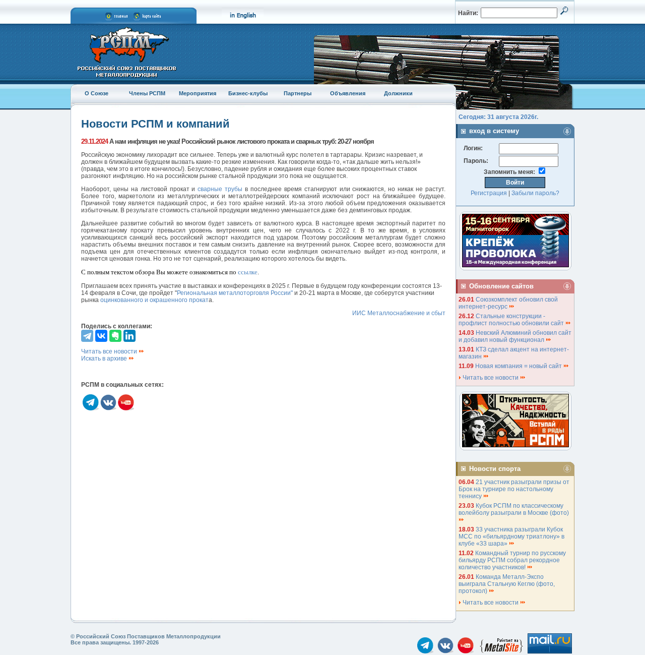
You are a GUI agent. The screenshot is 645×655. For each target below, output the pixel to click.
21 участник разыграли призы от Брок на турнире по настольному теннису (514, 489)
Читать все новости (110, 351)
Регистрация (489, 193)
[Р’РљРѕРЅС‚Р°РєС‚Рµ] (101, 336)
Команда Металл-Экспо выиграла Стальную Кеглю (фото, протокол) (507, 583)
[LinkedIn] (129, 336)
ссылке (247, 272)
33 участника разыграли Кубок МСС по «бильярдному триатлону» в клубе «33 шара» (511, 536)
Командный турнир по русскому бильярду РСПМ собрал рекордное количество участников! (512, 560)
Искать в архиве (104, 358)
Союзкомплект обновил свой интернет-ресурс (508, 303)
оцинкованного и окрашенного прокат (154, 300)
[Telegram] (87, 336)
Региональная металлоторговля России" (235, 292)
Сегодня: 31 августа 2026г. (498, 117)
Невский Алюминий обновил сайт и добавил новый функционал (515, 336)
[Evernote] (115, 336)
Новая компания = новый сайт (519, 366)
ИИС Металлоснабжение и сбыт (398, 313)
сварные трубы (220, 189)
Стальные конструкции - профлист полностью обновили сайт (512, 320)
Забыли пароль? (535, 193)
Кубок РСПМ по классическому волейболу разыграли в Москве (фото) (514, 509)
